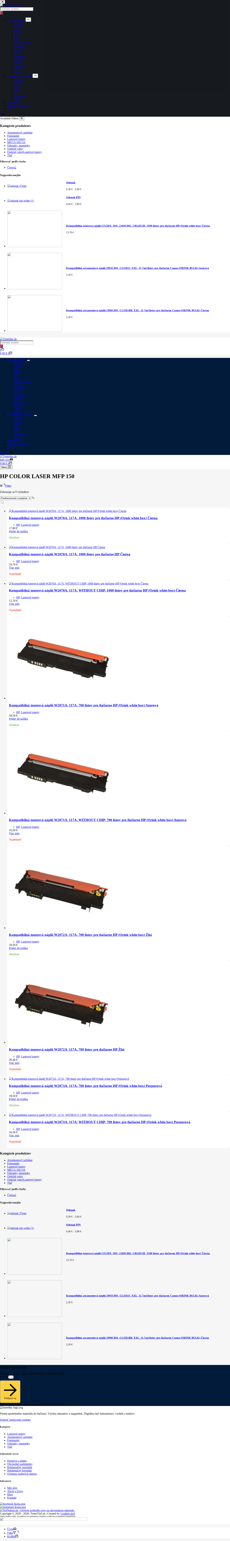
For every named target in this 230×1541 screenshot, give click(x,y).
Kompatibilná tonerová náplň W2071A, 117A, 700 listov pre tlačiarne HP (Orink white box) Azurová (83, 705)
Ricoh (17, 401)
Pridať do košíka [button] (18, 531)
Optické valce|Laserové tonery (24, 1179)
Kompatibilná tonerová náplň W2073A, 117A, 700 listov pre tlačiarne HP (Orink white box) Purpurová (85, 1086)
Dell (16, 369)
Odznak (70, 1209)
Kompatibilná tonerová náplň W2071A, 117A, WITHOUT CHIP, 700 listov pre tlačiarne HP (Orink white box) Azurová (98, 820)
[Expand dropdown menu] (28, 360)
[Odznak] (17, 1213)
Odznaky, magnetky (18, 443)
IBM (17, 378)
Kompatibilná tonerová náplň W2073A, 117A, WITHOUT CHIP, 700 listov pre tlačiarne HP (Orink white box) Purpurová (99, 1122)
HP (16, 375)
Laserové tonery (16, 359)
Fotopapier (13, 440)
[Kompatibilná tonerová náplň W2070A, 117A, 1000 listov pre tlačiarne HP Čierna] (57, 547)
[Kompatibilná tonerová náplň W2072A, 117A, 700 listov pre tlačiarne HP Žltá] (63, 1042)
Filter (8, 485)
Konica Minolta (23, 382)
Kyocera (19, 385)
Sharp (17, 408)
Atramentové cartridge (20, 414)
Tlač (9, 446)
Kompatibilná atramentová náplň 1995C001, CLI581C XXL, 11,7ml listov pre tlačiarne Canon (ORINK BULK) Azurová (137, 1295)
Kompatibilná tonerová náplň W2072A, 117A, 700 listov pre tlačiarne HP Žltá (67, 1049)
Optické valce (15, 1176)
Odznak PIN (73, 1224)
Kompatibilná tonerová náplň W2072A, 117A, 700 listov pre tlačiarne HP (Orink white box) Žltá (80, 935)
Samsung (19, 404)
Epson (18, 372)
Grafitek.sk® (67, 1513)
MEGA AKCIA (16, 1169)
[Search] (1, 346)
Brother (18, 362)
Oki (16, 391)
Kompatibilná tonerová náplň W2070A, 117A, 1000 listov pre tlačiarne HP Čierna (69, 554)
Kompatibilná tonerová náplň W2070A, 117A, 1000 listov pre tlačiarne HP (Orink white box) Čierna (83, 518)
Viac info (14, 567)
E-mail (4, 1376)
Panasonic (20, 395)
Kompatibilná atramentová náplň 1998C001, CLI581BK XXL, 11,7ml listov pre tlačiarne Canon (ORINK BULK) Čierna (137, 1337)
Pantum (18, 398)
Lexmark (19, 388)
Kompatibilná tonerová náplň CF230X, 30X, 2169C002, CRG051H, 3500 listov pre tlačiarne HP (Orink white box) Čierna (138, 1253)
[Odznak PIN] (20, 1228)
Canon (18, 365)
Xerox (18, 411)
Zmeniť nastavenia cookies (15, 1419)
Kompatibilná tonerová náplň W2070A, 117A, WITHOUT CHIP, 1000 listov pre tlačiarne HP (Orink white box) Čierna (97, 590)
